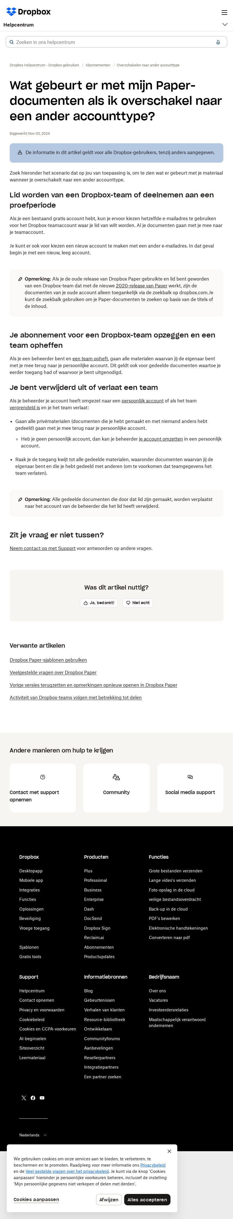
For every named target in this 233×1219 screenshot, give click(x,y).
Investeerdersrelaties (168, 1009)
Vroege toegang (34, 928)
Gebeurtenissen (99, 1000)
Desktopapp (31, 870)
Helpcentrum (18, 25)
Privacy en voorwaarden (42, 1009)
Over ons (157, 990)
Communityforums (102, 1038)
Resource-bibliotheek (104, 1019)
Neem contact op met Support (43, 548)
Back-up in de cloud (168, 909)
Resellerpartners (99, 1057)
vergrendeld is (25, 407)
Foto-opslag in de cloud (172, 889)
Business (92, 889)
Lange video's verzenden (172, 880)
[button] (11, 42)
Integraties (29, 889)
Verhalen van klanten (104, 1009)
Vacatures (158, 1000)
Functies (27, 899)
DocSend (93, 918)
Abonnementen (99, 947)
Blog (88, 990)
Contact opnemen (36, 1000)
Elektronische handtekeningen (178, 928)
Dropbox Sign (97, 928)
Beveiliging (30, 918)
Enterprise (94, 899)
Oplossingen (31, 909)
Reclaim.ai (94, 937)
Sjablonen (29, 947)
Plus (88, 870)
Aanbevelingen (98, 1048)
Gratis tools (30, 956)
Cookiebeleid (32, 1019)
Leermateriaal (32, 1057)
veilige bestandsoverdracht (175, 899)
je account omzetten (161, 439)
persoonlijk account (143, 401)
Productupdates (99, 956)
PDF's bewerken (164, 918)
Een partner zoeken (102, 1076)
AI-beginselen (32, 1038)
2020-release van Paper (141, 286)
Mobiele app (31, 880)
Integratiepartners (101, 1067)
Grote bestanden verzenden (176, 870)
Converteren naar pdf (169, 937)
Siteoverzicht (31, 1048)
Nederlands (29, 1135)
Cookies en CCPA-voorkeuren (47, 1028)
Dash (89, 909)
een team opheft (90, 358)
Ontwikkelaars (98, 1028)
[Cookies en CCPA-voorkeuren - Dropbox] (92, 1178)
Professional (95, 880)
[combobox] (116, 42)
